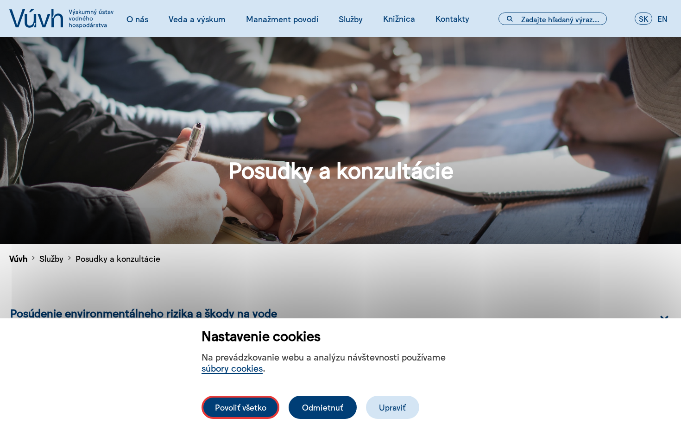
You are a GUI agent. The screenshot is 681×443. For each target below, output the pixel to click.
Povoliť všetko (240, 407)
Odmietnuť (322, 407)
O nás (137, 18)
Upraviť (392, 407)
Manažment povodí (282, 18)
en (662, 18)
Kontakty (452, 18)
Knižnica (399, 18)
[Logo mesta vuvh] (61, 18)
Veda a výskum (197, 18)
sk (643, 18)
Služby (351, 18)
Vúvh (18, 258)
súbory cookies (232, 367)
